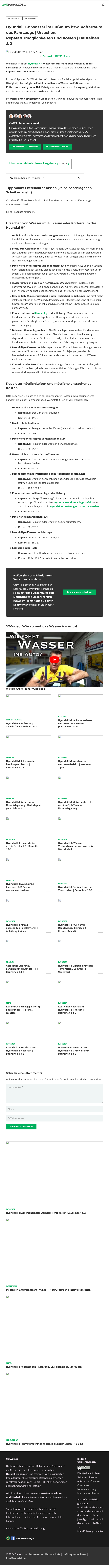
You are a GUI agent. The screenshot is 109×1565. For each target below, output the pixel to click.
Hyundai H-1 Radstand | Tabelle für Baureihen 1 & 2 (21, 725)
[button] (103, 5)
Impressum (36, 1554)
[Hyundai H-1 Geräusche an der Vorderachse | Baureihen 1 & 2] (80, 860)
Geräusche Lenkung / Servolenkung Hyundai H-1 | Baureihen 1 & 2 (22, 969)
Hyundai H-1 (35, 63)
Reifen (9, 1003)
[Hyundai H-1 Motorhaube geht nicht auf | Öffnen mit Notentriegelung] (80, 778)
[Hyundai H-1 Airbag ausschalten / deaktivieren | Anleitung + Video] (28, 901)
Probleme (10, 757)
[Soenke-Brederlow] (15, 116)
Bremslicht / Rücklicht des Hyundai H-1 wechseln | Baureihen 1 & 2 (21, 1050)
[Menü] (95, 5)
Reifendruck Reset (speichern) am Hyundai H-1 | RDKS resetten (23, 1009)
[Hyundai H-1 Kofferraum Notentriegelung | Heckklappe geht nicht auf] (28, 778)
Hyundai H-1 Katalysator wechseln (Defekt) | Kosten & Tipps (74, 764)
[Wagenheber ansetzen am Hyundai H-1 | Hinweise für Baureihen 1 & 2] (80, 1023)
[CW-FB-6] (20, 1538)
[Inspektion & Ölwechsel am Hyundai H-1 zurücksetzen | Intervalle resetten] (54, 1220)
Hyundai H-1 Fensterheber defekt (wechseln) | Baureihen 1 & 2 (23, 846)
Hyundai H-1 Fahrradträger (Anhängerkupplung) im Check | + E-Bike (44, 1443)
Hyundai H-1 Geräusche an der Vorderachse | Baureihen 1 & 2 (75, 888)
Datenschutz (52, 1554)
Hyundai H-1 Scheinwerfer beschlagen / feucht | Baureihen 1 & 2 (20, 764)
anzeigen (63, 163)
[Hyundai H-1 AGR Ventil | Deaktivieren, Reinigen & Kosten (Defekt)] (80, 901)
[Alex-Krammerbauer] (29, 116)
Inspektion (11, 1286)
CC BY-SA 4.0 (60, 56)
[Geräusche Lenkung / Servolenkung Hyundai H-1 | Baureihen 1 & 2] (28, 941)
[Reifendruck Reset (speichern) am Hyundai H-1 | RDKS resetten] (28, 982)
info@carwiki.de (16, 1558)
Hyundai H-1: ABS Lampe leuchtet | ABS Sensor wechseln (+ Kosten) (20, 887)
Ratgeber (62, 716)
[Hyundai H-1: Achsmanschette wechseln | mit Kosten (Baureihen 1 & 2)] (80, 696)
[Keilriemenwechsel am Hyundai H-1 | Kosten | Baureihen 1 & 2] (80, 982)
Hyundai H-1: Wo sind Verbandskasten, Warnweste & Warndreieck (75, 846)
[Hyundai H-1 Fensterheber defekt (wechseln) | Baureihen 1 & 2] (28, 819)
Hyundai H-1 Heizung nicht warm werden (74, 506)
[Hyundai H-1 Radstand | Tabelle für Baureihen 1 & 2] (28, 696)
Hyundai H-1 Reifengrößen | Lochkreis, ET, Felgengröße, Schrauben (44, 1366)
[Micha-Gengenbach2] (20, 116)
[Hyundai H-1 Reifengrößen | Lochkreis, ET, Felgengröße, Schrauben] (54, 1297)
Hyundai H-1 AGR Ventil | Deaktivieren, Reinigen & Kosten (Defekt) (72, 928)
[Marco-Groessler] (25, 116)
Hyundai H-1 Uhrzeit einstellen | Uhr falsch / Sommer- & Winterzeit (75, 969)
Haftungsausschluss (74, 1554)
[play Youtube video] (54, 659)
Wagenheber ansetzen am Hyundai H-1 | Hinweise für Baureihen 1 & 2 (73, 1050)
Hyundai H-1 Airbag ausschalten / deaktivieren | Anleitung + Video (22, 928)
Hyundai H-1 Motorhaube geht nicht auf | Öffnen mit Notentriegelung (75, 805)
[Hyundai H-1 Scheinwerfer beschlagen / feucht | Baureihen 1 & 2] (28, 737)
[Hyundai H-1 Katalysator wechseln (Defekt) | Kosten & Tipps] (80, 737)
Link (68, 56)
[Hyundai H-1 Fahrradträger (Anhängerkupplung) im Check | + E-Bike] (54, 1374)
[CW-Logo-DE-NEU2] (14, 5)
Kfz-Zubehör (12, 1440)
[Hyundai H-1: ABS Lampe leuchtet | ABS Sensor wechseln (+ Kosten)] (28, 860)
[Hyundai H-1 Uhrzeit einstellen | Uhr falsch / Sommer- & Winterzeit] (80, 941)
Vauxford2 (47, 56)
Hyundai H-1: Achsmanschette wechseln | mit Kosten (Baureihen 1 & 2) (75, 723)
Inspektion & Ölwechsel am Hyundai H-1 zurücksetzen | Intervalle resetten (48, 1289)
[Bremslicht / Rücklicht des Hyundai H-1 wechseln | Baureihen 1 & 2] (28, 1023)
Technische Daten (14, 720)
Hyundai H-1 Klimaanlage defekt (73, 502)
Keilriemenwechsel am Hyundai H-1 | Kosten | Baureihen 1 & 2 (71, 1009)
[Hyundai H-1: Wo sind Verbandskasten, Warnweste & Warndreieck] (80, 819)
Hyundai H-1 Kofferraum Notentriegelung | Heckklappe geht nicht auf (23, 805)
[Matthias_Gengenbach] (11, 116)
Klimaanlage (41, 313)
